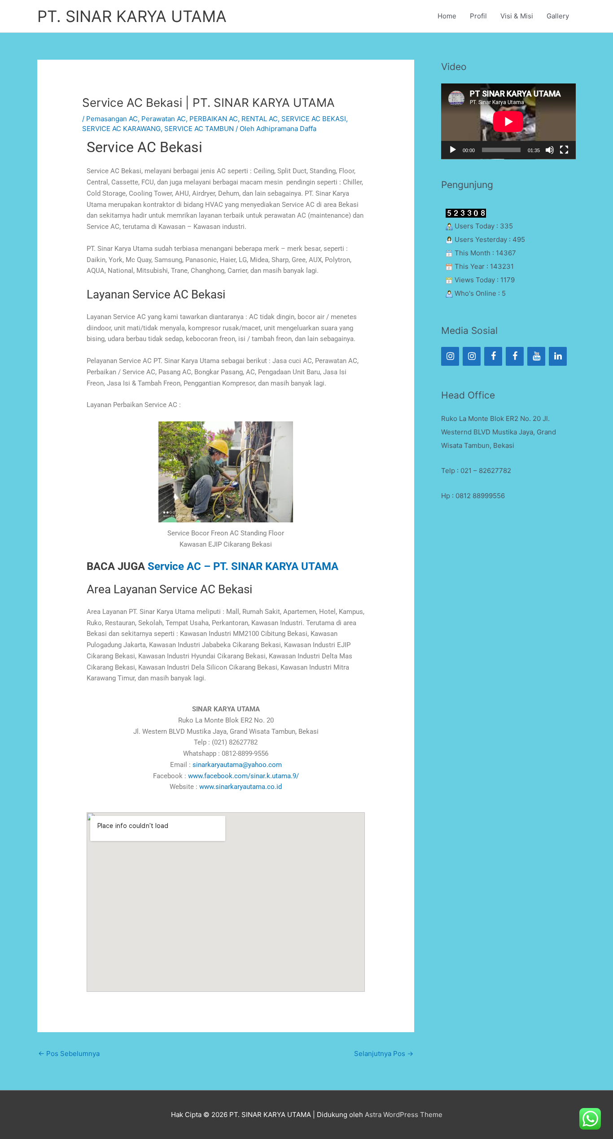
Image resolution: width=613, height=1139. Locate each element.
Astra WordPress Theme (403, 1114)
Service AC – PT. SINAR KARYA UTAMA (243, 566)
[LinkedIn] (558, 356)
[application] (508, 121)
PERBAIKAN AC (213, 118)
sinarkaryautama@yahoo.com (237, 765)
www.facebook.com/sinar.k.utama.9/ (243, 776)
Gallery (558, 16)
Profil (478, 16)
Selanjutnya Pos (383, 1053)
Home (447, 16)
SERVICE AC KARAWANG (121, 128)
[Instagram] (450, 356)
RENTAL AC (259, 118)
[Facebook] (493, 356)
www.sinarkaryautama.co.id (240, 787)
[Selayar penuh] (564, 149)
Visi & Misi (516, 16)
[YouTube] (536, 356)
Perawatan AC (163, 118)
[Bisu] (549, 149)
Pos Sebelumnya (69, 1053)
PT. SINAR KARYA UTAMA (132, 16)
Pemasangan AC (112, 118)
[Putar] (452, 149)
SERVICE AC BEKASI (313, 118)
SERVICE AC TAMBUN (199, 128)
